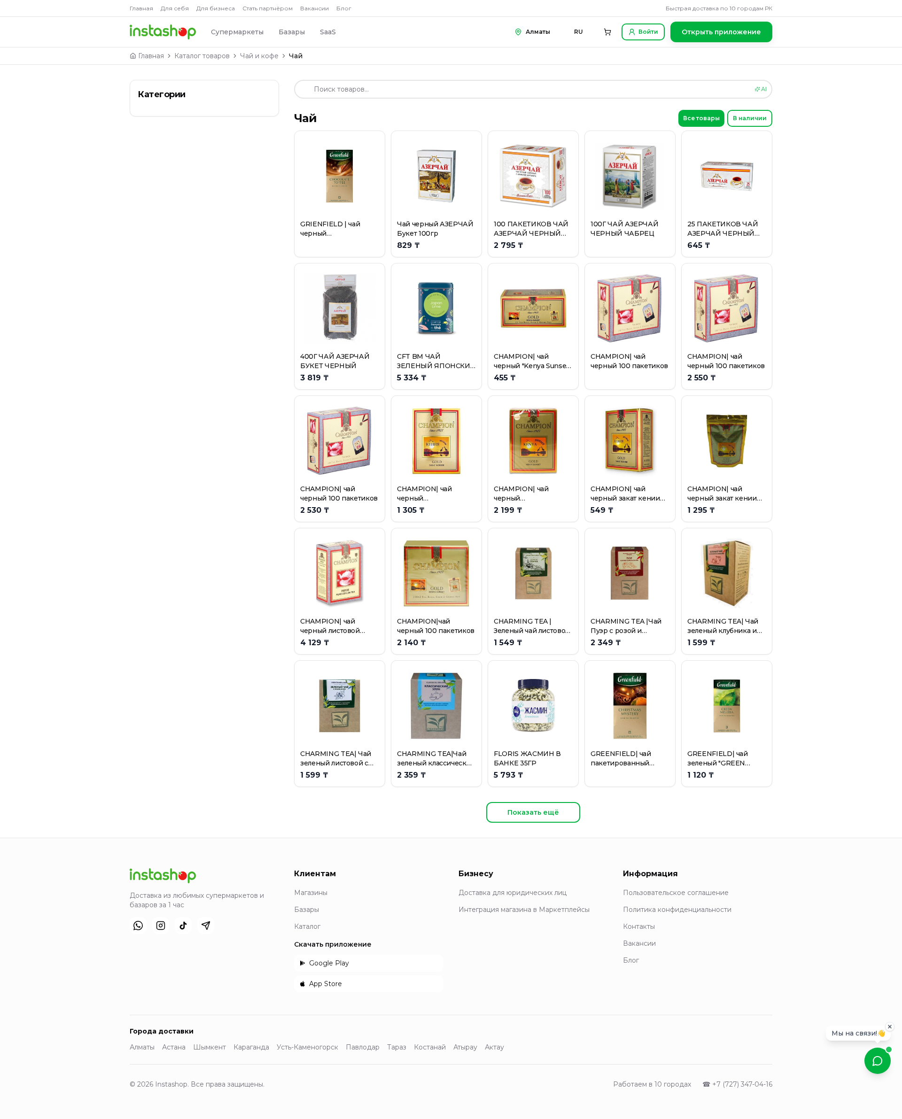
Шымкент (209, 1047)
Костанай (430, 1047)
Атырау (465, 1047)
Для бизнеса (215, 8)
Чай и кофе (259, 56)
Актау (494, 1047)
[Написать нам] (877, 1061)
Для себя (175, 8)
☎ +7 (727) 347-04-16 (737, 1084)
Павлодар (363, 1047)
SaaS (328, 32)
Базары (292, 32)
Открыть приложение (721, 32)
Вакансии (314, 8)
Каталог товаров (202, 56)
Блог (343, 8)
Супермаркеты (237, 32)
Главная (141, 8)
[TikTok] (183, 925)
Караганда (251, 1047)
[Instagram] (160, 925)
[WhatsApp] (138, 925)
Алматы (142, 1047)
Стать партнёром (267, 8)
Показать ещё (533, 812)
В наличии (750, 118)
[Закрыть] (889, 1029)
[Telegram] (205, 925)
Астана (174, 1047)
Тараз (396, 1047)
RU (578, 31)
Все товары (701, 118)
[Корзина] (607, 31)
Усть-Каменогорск (307, 1047)
